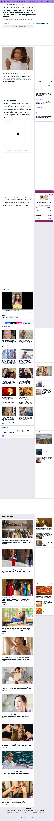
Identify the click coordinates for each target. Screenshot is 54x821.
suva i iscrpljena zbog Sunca (23, 73)
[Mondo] (12, 812)
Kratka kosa (12, 317)
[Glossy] (26, 812)
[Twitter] (24, 817)
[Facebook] (22, 817)
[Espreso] (17, 812)
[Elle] (21, 812)
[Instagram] (27, 817)
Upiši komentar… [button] (8, 435)
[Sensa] (4, 1)
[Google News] (32, 817)
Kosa (17, 317)
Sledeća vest (27, 312)
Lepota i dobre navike (11, 7)
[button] (31, 23)
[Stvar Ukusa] (45, 812)
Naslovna (4, 7)
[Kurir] (8, 812)
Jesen (7, 317)
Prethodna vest (8, 312)
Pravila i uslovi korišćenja (17, 814)
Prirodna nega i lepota (20, 7)
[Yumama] (40, 812)
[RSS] (29, 817)
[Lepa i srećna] (30, 812)
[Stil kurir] (23, 812)
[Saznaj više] (51, 364)
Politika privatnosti (35, 814)
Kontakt (23, 814)
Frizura (3, 317)
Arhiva (44, 814)
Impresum (10, 814)
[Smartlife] (35, 812)
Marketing (40, 814)
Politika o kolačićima (28, 814)
